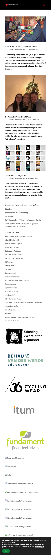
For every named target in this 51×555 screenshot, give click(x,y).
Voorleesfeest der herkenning (16, 212)
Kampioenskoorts (12, 277)
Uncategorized (10, 310)
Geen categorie (10, 273)
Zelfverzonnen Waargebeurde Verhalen (20, 317)
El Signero (9, 262)
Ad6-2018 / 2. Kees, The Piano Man (21, 46)
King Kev (8, 209)
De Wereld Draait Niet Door (18, 116)
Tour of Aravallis (11, 306)
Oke (6, 551)
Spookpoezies (10, 284)
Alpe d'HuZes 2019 (12, 240)
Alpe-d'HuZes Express (13, 244)
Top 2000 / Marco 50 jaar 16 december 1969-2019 (23, 302)
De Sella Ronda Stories (13, 254)
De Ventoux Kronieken (14, 258)
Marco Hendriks (15, 49)
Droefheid (9, 216)
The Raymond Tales (13, 299)
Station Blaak (10, 295)
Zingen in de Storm (12, 321)
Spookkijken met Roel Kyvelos (17, 280)
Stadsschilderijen (11, 291)
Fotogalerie (9, 265)
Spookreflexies (11, 288)
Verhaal (36, 49)
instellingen (39, 547)
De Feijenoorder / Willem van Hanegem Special (23, 220)
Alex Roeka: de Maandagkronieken (18, 236)
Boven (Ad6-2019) (12, 247)
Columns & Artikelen (13, 251)
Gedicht (8, 269)
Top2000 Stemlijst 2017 (16, 175)
